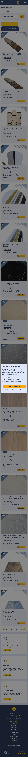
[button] (14, 390)
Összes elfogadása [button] (14, 386)
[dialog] (14, 378)
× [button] (24, 366)
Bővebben (16, 383)
